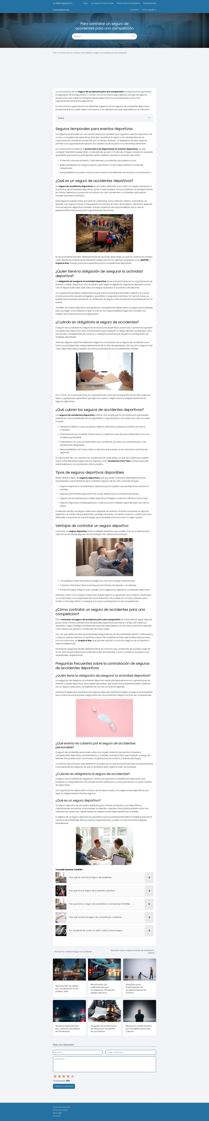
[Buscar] (133, 35)
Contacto (134, 9)
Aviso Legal (57, 1113)
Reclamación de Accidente (128, 3)
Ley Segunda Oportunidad (102, 3)
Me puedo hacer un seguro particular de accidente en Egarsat (132, 951)
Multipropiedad (149, 3)
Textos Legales (148, 9)
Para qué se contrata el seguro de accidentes (73, 951)
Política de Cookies (60, 1110)
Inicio (85, 3)
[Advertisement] (104, 71)
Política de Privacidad (61, 1107)
